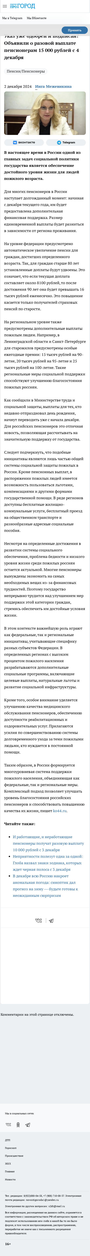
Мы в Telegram (12, 18)
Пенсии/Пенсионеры (26, 71)
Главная (9, 1171)
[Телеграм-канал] (66, 142)
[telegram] (52, 921)
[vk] (39, 921)
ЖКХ (8, 1163)
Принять (74, 30)
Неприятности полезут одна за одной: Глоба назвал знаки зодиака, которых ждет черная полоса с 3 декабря (48, 863)
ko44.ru (59, 810)
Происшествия (14, 1155)
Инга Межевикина (53, 86)
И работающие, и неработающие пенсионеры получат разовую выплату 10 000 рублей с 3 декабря (48, 843)
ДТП (7, 1140)
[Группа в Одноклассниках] (18, 1124)
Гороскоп (10, 1148)
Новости (10, 1179)
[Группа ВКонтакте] (24, 142)
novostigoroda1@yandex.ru (42, 1199)
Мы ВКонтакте (37, 18)
